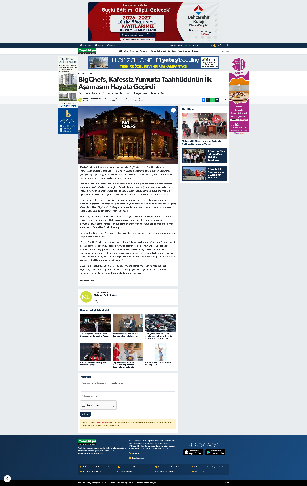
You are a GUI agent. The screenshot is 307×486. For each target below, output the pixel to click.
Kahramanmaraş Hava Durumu (132, 467)
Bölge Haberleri (158, 51)
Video (100, 45)
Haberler (82, 74)
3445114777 (137, 453)
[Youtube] (209, 445)
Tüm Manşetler (126, 471)
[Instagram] (200, 445)
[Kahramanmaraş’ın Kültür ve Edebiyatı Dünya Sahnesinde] (128, 323)
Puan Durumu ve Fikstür (92, 471)
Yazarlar (112, 45)
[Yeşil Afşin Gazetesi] (87, 51)
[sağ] (239, 95)
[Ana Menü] (227, 51)
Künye (195, 51)
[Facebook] (191, 445)
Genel (91, 74)
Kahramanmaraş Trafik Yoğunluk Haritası (209, 467)
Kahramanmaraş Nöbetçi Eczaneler (96, 467)
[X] (196, 445)
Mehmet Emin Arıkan (105, 295)
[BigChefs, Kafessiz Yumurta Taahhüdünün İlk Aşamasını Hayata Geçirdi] (128, 135)
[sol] (68, 95)
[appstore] (193, 452)
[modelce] (153, 62)
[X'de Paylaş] (208, 100)
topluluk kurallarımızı (102, 422)
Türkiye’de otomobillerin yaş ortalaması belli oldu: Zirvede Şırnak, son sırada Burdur (158, 336)
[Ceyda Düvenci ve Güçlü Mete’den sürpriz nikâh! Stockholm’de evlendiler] (128, 352)
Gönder (85, 414)
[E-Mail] (96, 301)
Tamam (226, 482)
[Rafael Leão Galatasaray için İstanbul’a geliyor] (95, 352)
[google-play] (215, 452)
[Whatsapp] (213, 445)
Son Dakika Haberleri (165, 471)
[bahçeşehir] (153, 21)
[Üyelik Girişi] (227, 45)
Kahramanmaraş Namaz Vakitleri (170, 467)
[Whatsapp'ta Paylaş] (212, 100)
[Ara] (223, 51)
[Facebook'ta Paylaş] (203, 100)
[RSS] (217, 445)
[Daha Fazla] (217, 100)
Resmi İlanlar (184, 51)
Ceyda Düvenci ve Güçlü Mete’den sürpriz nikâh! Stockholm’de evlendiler (124, 365)
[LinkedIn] (204, 445)
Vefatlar (134, 51)
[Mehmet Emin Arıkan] (86, 297)
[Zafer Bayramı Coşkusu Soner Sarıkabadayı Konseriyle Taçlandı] (95, 323)
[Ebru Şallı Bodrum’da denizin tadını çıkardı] (160, 352)
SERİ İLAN (123, 51)
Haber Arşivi (199, 471)
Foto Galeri (87, 45)
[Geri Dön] (7, 478)
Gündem (172, 51)
